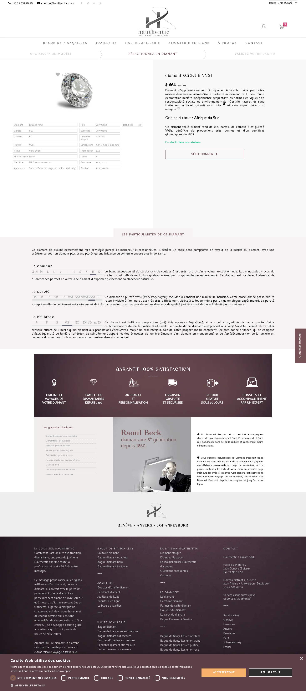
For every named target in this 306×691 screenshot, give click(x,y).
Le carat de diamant (172, 615)
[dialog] (153, 672)
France (227, 647)
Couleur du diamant (172, 610)
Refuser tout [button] (270, 672)
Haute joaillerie (111, 622)
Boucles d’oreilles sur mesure (116, 640)
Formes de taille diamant (175, 606)
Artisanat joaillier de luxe (58, 446)
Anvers (145, 525)
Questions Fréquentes (174, 571)
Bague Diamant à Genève (176, 619)
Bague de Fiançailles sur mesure (117, 631)
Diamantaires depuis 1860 (58, 441)
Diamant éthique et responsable (61, 436)
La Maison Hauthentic (179, 548)
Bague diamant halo (110, 562)
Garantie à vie (52, 465)
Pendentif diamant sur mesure (116, 645)
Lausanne (229, 624)
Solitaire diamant (108, 553)
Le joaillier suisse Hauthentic (178, 562)
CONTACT (230, 548)
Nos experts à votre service (59, 475)
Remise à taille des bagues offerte (63, 460)
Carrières (166, 575)
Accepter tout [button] (223, 672)
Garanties (166, 566)
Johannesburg (173, 525)
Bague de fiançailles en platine (179, 645)
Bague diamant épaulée (112, 558)
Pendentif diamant (108, 592)
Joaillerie (105, 583)
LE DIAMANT (169, 592)
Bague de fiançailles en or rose (179, 650)
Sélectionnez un (153, 54)
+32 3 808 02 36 (233, 587)
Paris (226, 638)
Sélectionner (202, 154)
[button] (102, 685)
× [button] (301, 658)
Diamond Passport (171, 558)
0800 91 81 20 (231, 599)
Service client (231, 615)
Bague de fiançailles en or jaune (180, 641)
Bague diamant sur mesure (114, 636)
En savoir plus (62, 671)
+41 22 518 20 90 (22, 3)
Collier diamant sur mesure (114, 649)
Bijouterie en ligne (108, 601)
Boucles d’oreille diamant (113, 588)
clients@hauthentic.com (57, 3)
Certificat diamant (171, 601)
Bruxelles (229, 633)
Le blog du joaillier (109, 606)
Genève (125, 525)
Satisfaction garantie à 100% (59, 455)
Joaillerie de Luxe (108, 597)
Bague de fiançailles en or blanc (180, 636)
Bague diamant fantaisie (112, 566)
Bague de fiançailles (115, 548)
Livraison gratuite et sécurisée (61, 470)
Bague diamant (106, 627)
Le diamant (167, 597)
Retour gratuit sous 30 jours (59, 451)
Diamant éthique (170, 553)
